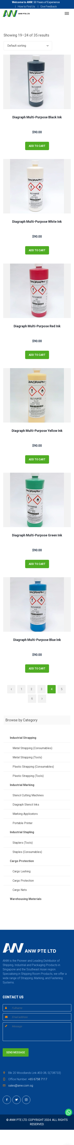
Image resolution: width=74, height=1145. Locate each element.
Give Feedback (48, 6)
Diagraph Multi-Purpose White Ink (37, 221)
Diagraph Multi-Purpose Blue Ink (37, 640)
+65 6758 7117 (37, 1079)
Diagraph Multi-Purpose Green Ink (37, 535)
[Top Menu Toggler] (66, 13)
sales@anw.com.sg (20, 1085)
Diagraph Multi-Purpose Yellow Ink (37, 431)
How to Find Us (26, 6)
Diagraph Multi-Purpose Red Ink (37, 326)
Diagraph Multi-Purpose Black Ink (37, 117)
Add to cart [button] (37, 145)
